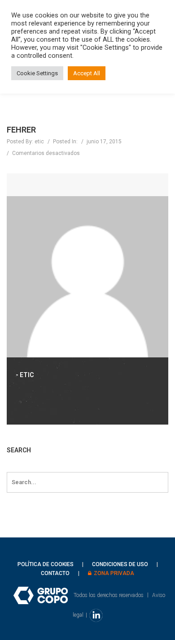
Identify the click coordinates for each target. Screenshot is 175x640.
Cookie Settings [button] (37, 73)
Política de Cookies (46, 564)
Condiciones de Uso (120, 564)
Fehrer (21, 129)
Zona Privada (114, 573)
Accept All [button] (86, 73)
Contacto (55, 573)
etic (39, 141)
